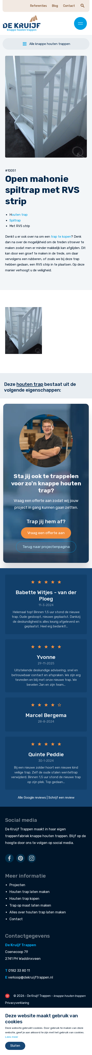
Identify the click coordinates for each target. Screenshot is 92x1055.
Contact (69, 6)
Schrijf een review (61, 797)
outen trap (20, 215)
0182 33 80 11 (19, 971)
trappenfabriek (17, 836)
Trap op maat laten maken (30, 905)
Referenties (38, 6)
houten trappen (55, 836)
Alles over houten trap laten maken (37, 912)
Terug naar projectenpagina (46, 547)
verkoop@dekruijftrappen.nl (30, 977)
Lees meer (11, 1036)
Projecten (17, 885)
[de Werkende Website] (7, 996)
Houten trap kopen (24, 899)
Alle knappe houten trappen (49, 44)
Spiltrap (15, 220)
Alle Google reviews (32, 797)
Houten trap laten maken (29, 892)
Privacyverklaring (17, 1003)
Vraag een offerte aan (46, 533)
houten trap (29, 384)
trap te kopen (60, 237)
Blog (55, 6)
